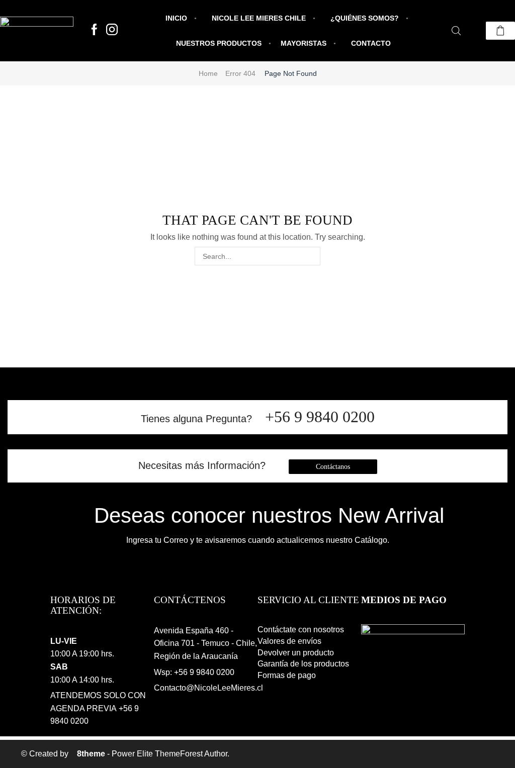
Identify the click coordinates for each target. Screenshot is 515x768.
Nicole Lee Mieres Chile (259, 18)
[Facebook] (94, 30)
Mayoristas (303, 43)
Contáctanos (333, 466)
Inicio (176, 18)
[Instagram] (112, 30)
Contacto (371, 43)
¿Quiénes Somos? (364, 18)
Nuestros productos (219, 43)
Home (208, 73)
